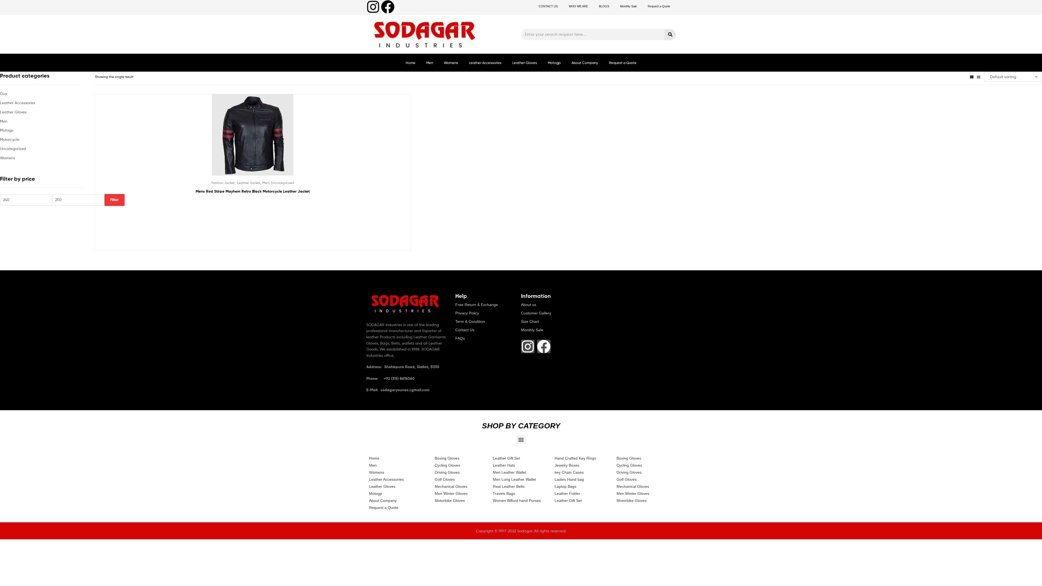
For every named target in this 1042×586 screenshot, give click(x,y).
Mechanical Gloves (451, 486)
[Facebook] (388, 7)
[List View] (978, 76)
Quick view (266, 139)
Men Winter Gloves (451, 493)
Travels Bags (504, 493)
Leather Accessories (485, 62)
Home (410, 62)
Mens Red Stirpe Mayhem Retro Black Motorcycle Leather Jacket (253, 191)
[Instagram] (373, 7)
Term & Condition (470, 321)
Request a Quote (659, 6)
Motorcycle (9, 139)
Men (429, 62)
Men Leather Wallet (509, 472)
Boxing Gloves (447, 458)
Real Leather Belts (509, 486)
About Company (584, 62)
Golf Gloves (445, 479)
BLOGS (604, 6)
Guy (3, 93)
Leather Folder (567, 493)
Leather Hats (504, 465)
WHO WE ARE (578, 6)
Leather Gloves (524, 62)
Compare (252, 139)
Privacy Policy (467, 313)
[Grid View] (972, 76)
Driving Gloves (447, 472)
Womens (451, 62)
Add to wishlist (239, 139)
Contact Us (464, 330)
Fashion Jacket (223, 183)
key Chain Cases (569, 472)
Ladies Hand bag (569, 479)
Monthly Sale (628, 6)
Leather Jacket (248, 183)
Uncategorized (282, 183)
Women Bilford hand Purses (517, 500)
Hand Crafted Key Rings (575, 458)
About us (528, 304)
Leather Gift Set (506, 458)
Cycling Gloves (447, 465)
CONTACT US (548, 6)
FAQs (460, 338)
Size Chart (530, 321)
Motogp (554, 62)
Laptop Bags (565, 486)
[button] (521, 439)
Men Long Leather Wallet (514, 479)
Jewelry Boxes (567, 465)
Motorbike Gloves (450, 500)
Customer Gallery (536, 313)
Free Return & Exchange (476, 304)
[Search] (670, 34)
